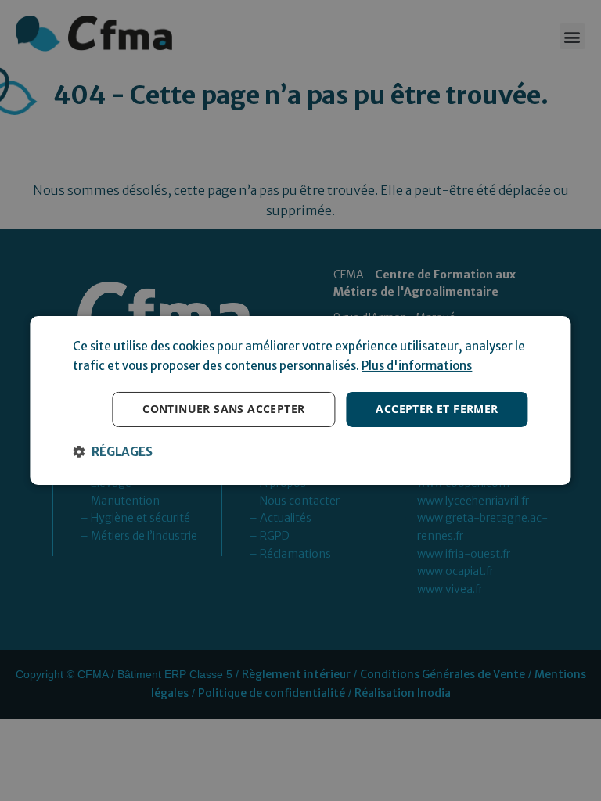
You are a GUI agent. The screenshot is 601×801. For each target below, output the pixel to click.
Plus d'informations (417, 365)
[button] (113, 452)
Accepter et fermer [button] (437, 408)
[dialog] (300, 400)
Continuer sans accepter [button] (223, 408)
